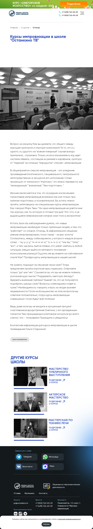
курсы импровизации (19, 339)
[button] (73, 4)
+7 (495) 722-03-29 (44, 506)
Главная (14, 28)
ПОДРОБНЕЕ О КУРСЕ (55, 402)
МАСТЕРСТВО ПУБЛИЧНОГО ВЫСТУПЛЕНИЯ (59, 372)
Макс (52, 466)
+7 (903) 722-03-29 (44, 503)
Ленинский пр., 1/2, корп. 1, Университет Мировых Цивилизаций (69, 506)
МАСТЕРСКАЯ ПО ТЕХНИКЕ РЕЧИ (61, 422)
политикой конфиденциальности (69, 519)
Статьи (36, 28)
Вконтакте (27, 467)
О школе (25, 28)
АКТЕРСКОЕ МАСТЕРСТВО (58, 396)
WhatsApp (53, 457)
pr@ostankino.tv (21, 503)
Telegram (27, 457)
